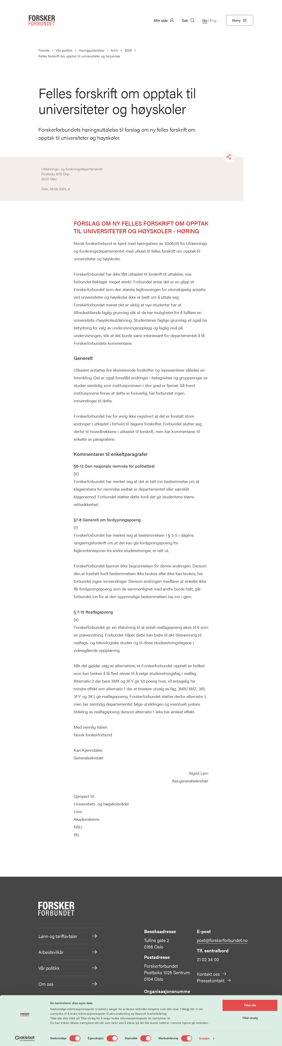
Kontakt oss (208, 974)
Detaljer (204, 1038)
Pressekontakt (210, 980)
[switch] (112, 1038)
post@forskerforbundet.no (222, 940)
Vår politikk (49, 968)
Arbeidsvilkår (50, 952)
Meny (236, 20)
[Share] (229, 157)
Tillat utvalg (250, 1018)
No (204, 20)
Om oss (46, 984)
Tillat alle (250, 1005)
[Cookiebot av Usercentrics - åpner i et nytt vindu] (25, 1038)
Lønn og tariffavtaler (57, 936)
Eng (213, 20)
